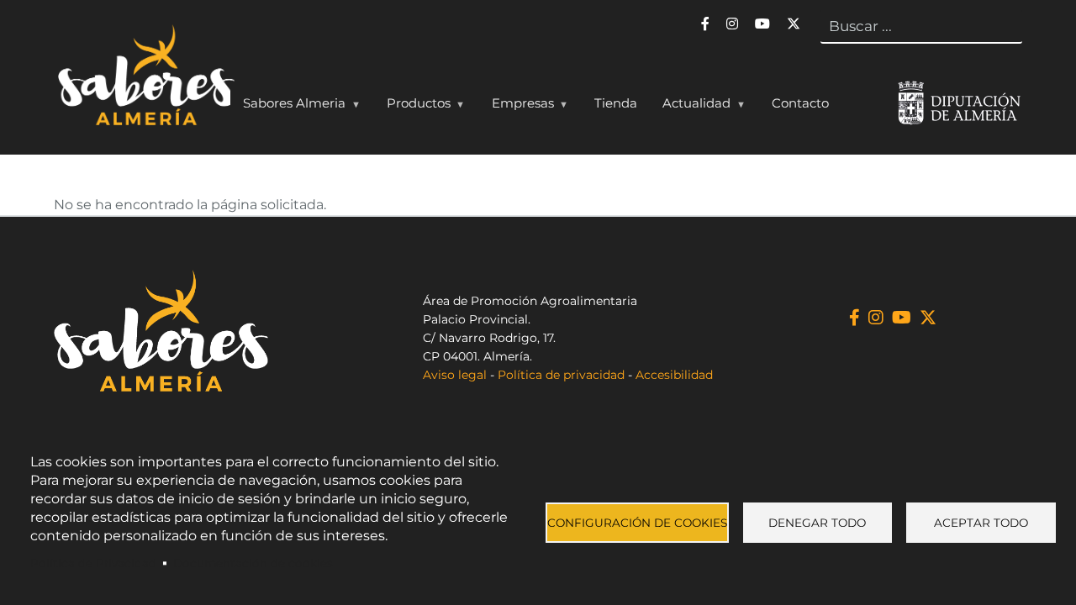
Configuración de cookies (637, 522)
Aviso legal (455, 374)
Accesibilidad (674, 374)
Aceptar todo (981, 522)
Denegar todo (817, 522)
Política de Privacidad (93, 563)
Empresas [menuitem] (516, 106)
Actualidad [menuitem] (690, 106)
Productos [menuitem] (412, 106)
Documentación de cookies (253, 563)
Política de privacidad (561, 374)
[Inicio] (144, 79)
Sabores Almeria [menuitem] (287, 106)
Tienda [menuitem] (615, 103)
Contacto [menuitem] (800, 103)
